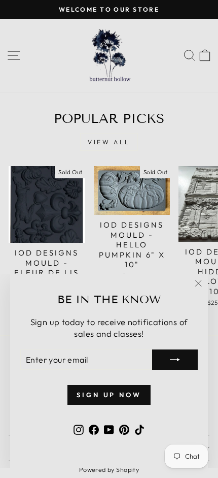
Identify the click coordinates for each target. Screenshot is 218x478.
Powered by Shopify (109, 469)
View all (109, 142)
